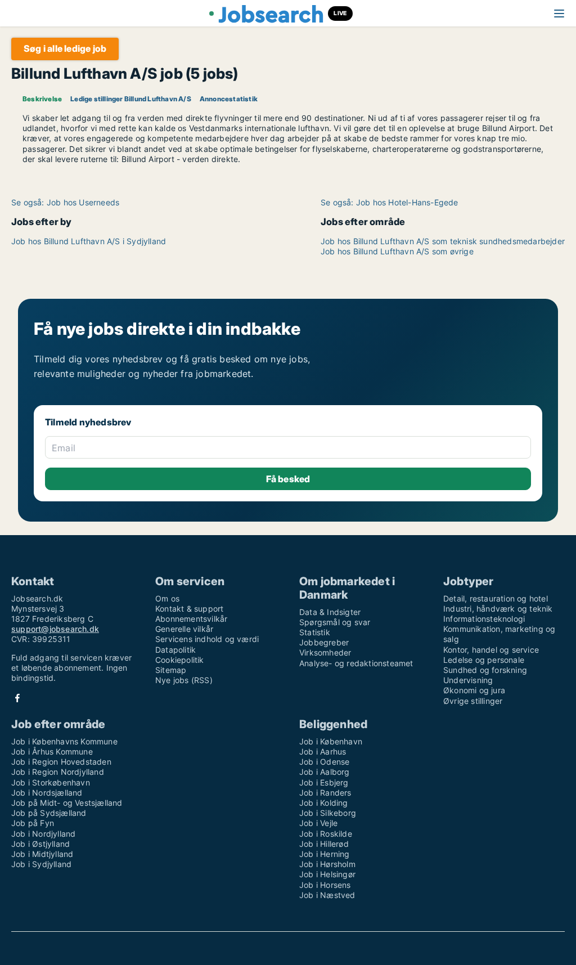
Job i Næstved (327, 895)
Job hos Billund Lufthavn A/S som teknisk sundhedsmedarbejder (443, 241)
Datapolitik (175, 649)
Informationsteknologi (484, 618)
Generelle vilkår (184, 629)
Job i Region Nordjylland (57, 772)
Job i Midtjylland (42, 854)
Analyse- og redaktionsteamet (356, 663)
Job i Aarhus (322, 751)
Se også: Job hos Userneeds (65, 202)
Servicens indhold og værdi (207, 639)
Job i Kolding (323, 802)
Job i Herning (324, 854)
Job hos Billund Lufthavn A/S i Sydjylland (88, 241)
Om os (167, 598)
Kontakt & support (189, 608)
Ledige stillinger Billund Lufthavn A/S (130, 99)
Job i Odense (324, 761)
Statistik (314, 632)
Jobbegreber (324, 642)
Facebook (17, 698)
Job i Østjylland (40, 844)
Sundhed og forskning (485, 670)
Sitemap (170, 670)
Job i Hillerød (324, 844)
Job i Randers (325, 792)
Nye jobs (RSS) (184, 680)
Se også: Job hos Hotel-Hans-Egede (389, 202)
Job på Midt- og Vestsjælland (67, 802)
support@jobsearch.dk (55, 629)
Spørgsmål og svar (334, 622)
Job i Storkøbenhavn (50, 782)
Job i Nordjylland (43, 833)
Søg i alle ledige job (65, 48)
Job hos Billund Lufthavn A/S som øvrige (397, 251)
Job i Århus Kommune (52, 751)
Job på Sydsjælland (49, 813)
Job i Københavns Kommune (64, 741)
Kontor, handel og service (491, 649)
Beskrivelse (42, 99)
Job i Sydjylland (41, 864)
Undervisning (468, 680)
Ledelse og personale (483, 660)
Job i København (330, 741)
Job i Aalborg (324, 772)
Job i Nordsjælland (47, 792)
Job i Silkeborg (327, 813)
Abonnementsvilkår (191, 618)
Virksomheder (325, 652)
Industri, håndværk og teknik (498, 608)
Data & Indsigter (330, 612)
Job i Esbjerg (324, 782)
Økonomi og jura (474, 690)
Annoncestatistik (229, 99)
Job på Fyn (32, 823)
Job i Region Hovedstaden (61, 761)
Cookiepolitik (179, 660)
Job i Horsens (325, 885)
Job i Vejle (318, 823)
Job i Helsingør (327, 874)
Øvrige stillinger (472, 701)
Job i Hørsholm (327, 864)
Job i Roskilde (325, 833)
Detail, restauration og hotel (495, 598)
